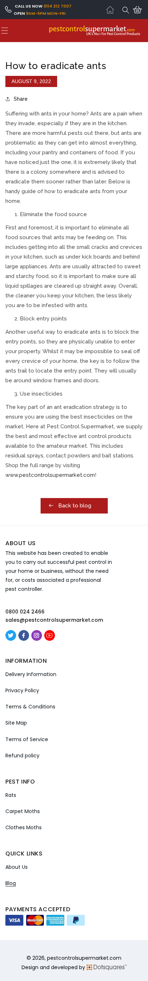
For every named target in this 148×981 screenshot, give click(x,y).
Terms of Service (26, 739)
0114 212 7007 (57, 6)
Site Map (16, 722)
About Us (16, 867)
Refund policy (22, 755)
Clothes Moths (23, 827)
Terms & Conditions (30, 706)
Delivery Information (30, 674)
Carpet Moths (22, 811)
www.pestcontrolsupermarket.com (50, 475)
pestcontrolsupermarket (77, 958)
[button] (125, 10)
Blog (10, 883)
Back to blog (74, 505)
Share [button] (21, 99)
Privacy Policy (22, 690)
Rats (10, 795)
